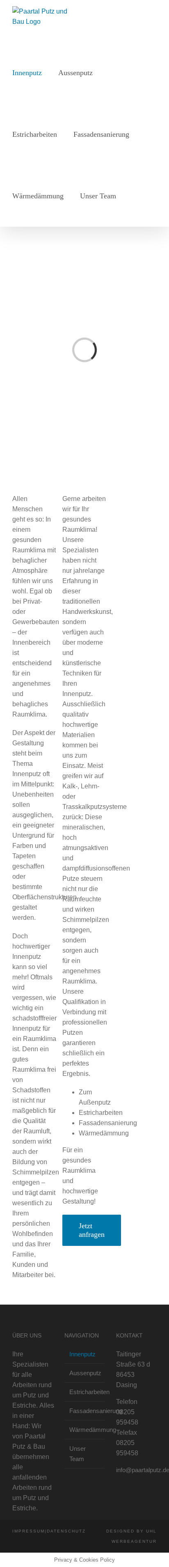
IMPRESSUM (28, 1531)
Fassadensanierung (85, 1410)
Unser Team (77, 1453)
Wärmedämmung (85, 1429)
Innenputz (82, 1354)
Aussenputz (85, 1372)
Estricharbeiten (85, 1391)
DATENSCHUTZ (66, 1531)
